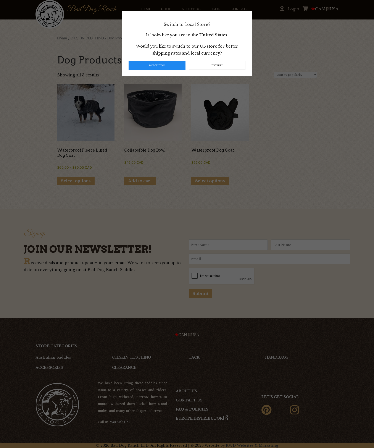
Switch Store (157, 65)
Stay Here (217, 65)
